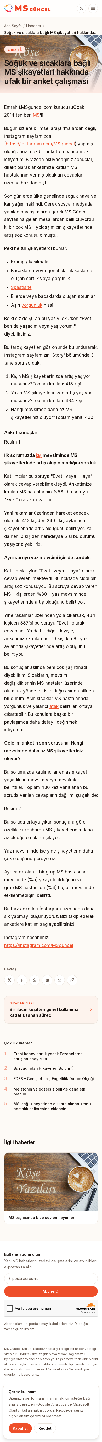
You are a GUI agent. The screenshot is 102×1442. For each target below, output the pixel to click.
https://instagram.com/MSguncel (40, 143)
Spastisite (21, 287)
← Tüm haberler (18, 36)
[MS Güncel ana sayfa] (27, 8)
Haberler (33, 26)
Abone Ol (51, 1291)
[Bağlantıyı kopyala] (72, 980)
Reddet (45, 1428)
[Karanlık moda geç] (81, 8)
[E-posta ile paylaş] (59, 980)
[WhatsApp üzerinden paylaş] (34, 980)
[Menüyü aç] (93, 8)
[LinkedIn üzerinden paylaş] (47, 980)
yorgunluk (31, 305)
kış (39, 455)
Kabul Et (20, 1428)
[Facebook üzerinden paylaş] (22, 980)
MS (36, 115)
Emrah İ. (15, 49)
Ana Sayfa (13, 26)
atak (54, 706)
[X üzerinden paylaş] (9, 980)
